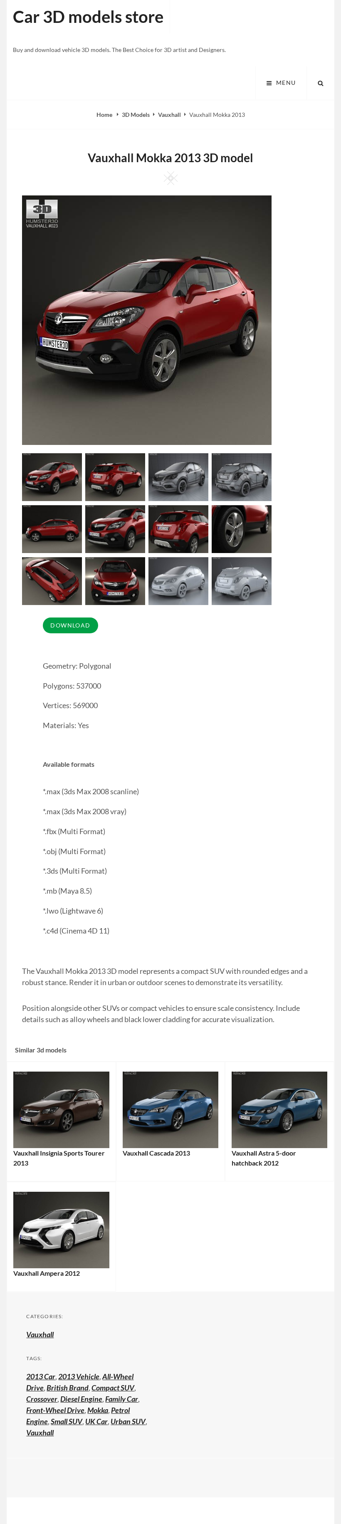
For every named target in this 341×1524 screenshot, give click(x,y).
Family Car (121, 1398)
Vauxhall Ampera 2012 (46, 1273)
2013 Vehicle (78, 1376)
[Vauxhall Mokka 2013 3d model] (115, 476)
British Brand (68, 1387)
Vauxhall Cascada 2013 (156, 1153)
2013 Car (40, 1376)
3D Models (136, 114)
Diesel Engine (81, 1398)
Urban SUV (128, 1421)
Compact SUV (112, 1387)
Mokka (97, 1410)
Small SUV (66, 1421)
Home (105, 114)
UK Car (96, 1421)
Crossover (41, 1398)
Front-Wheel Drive (55, 1410)
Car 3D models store (88, 17)
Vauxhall (169, 114)
